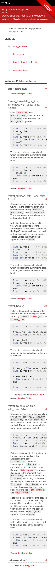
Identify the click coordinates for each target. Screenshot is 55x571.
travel (15, 61)
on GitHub (27, 93)
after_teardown (20, 46)
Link (45, 88)
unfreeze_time (20, 69)
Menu (7, 2)
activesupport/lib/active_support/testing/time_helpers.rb (25, 19)
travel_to (39, 61)
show (19, 93)
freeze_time (18, 54)
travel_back (26, 61)
